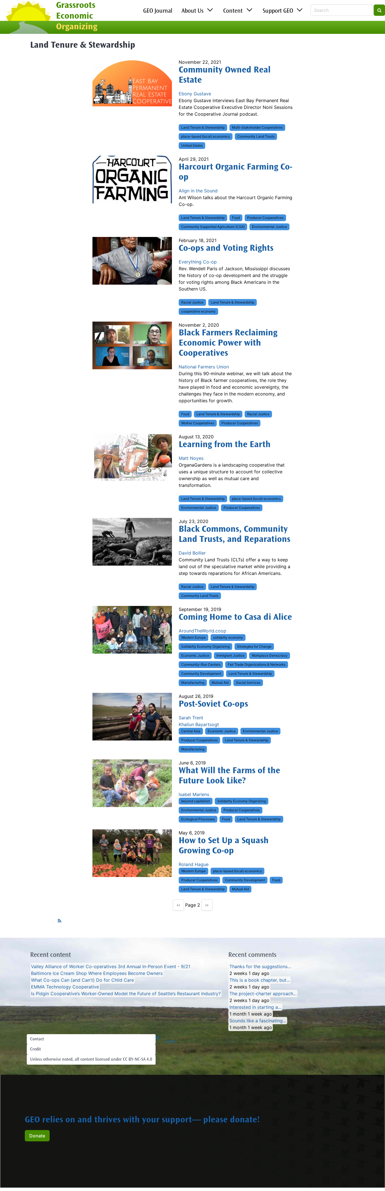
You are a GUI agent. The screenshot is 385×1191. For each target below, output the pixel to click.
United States (192, 145)
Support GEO (278, 11)
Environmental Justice (269, 227)
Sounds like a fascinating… (257, 1020)
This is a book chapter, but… (259, 980)
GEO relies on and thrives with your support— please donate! (142, 1120)
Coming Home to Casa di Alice (235, 617)
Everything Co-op (198, 262)
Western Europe (193, 637)
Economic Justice (195, 655)
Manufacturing (192, 682)
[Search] (379, 10)
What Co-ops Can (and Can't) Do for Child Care (82, 980)
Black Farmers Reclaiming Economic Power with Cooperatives (228, 343)
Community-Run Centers (200, 664)
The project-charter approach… (263, 993)
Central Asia (190, 731)
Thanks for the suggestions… (260, 966)
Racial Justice (192, 302)
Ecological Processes (198, 819)
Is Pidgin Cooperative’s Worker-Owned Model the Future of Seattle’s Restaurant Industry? (126, 993)
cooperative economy (198, 311)
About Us (192, 11)
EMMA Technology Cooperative (65, 987)
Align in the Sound (198, 191)
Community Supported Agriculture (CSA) (213, 227)
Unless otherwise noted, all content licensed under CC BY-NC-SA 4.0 (91, 1059)
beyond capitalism (195, 801)
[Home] (28, 18)
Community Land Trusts (256, 136)
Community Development (201, 673)
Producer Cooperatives (265, 218)
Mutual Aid (220, 682)
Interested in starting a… (255, 1007)
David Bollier (192, 553)
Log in (170, 1041)
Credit (35, 1049)
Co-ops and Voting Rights (226, 248)
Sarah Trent (191, 717)
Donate (37, 1136)
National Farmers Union (204, 367)
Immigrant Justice (230, 655)
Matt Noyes (191, 458)
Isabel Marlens (194, 794)
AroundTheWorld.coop (202, 631)
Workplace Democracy (269, 655)
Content (233, 11)
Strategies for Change (254, 646)
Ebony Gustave (195, 93)
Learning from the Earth (225, 445)
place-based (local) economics (205, 136)
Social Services (248, 682)
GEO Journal (157, 11)
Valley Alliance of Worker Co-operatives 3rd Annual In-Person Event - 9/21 (110, 966)
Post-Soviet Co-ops (213, 704)
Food (236, 218)
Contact (37, 1039)
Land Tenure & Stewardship (203, 127)
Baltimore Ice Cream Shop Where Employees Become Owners (97, 973)
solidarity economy (228, 637)
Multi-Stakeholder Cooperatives (257, 127)
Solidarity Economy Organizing (205, 646)
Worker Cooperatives (197, 423)
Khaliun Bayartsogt (199, 724)
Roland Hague (194, 864)
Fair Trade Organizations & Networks (257, 664)
